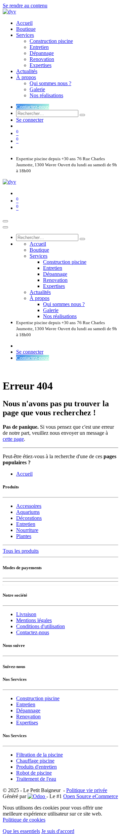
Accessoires (28, 506)
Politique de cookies (24, 820)
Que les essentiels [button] (21, 831)
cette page (13, 439)
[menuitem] (24, 23)
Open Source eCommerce (90, 796)
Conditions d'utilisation (40, 626)
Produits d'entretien (36, 767)
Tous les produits (21, 551)
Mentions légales (34, 620)
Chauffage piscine (35, 761)
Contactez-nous (32, 107)
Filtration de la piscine (39, 755)
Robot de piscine (34, 773)
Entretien (25, 524)
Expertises (27, 722)
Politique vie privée (86, 790)
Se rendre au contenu (25, 5)
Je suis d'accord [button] (57, 831)
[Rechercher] (82, 115)
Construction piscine (37, 698)
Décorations (29, 518)
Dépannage (28, 710)
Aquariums (28, 512)
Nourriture (27, 530)
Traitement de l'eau (36, 779)
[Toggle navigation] (5, 221)
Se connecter (29, 120)
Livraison (26, 614)
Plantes (23, 536)
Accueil (24, 474)
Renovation (28, 716)
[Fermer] (5, 227)
